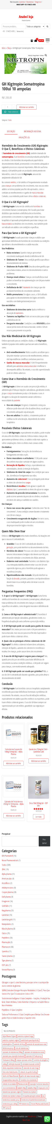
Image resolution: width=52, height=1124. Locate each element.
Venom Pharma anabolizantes (40, 1104)
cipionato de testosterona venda (34, 1052)
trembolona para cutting (10, 1104)
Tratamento (26, 287)
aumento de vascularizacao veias (36, 1044)
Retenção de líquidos (16, 465)
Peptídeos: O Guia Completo (12, 1009)
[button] (46, 55)
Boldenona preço (8, 1048)
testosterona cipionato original (12, 1092)
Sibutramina (29, 2)
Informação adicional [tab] (32, 131)
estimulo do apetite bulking (28, 1072)
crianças (8, 185)
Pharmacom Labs (23, 1084)
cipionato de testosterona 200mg (12, 1052)
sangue (27, 482)
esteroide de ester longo (31, 1068)
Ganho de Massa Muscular (10, 1076)
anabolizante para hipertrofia (29, 1040)
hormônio (21, 156)
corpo (10, 393)
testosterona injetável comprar (12, 1096)
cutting (5, 1064)
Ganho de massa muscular (18, 362)
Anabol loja (26, 16)
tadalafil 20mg (22, 1088)
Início (3, 48)
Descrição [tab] (11, 131)
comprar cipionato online (24, 1060)
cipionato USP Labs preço (34, 1056)
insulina (22, 486)
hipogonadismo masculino (11, 1080)
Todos (9, 120)
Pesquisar (6, 833)
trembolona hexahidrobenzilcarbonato (33, 1100)
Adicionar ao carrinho (26, 107)
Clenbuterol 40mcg (8, 1060)
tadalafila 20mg (32, 1088)
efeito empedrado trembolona (12, 1068)
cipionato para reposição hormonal (13, 1056)
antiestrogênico (7, 1044)
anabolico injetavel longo (25, 1036)
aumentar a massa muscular (26, 366)
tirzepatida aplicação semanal (31, 1096)
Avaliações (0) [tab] (24, 137)
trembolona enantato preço (11, 1100)
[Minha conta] (31, 40)
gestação (10, 547)
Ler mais (39, 816)
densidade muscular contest (30, 1064)
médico (13, 182)
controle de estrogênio (41, 1060)
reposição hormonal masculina (39, 1084)
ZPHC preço (6, 1108)
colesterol (22, 479)
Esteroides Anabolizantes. (10, 1072)
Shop (9, 48)
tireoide (17, 578)
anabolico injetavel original (11, 1040)
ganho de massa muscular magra (29, 1076)
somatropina (7, 156)
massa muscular (37, 192)
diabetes (10, 489)
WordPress (32, 1116)
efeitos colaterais (39, 196)
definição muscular (14, 1064)
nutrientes (19, 313)
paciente (17, 400)
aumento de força (19, 1044)
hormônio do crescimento (14, 153)
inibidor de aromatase (9, 1084)
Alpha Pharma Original (9, 1036)
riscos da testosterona (9, 1088)
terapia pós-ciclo (43, 1088)
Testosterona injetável (29, 1092)
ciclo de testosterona (22, 1048)
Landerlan (22, 2)
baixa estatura (7, 223)
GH (28, 153)
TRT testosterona (24, 1104)
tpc (43, 1096)
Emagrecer (38, 2)
